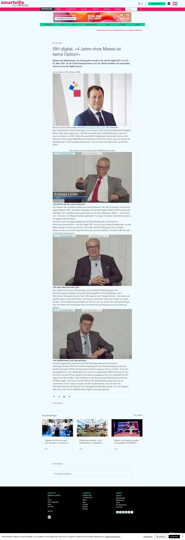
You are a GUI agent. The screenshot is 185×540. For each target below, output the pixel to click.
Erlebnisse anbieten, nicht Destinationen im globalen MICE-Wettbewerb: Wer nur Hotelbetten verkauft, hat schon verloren (91, 441)
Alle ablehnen (161, 536)
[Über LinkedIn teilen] (64, 397)
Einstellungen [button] (148, 536)
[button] (156, 3)
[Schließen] (182, 536)
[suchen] (141, 9)
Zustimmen (174, 536)
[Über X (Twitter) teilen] (59, 397)
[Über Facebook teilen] (54, 397)
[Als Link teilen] (69, 397)
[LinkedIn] (169, 3)
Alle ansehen (138, 415)
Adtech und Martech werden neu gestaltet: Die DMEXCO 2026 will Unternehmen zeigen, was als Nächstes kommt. (126, 441)
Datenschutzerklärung (112, 536)
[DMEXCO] (92, 17)
